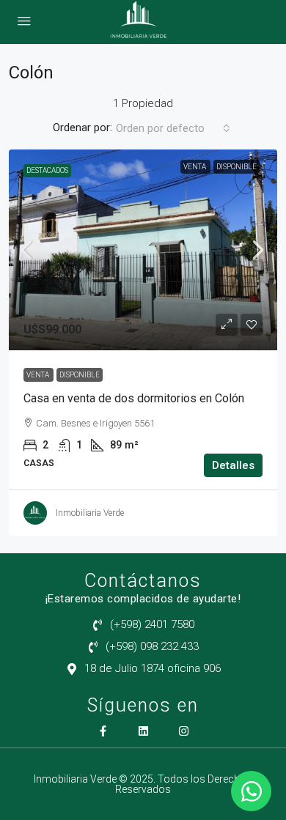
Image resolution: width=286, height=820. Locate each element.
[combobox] (173, 128)
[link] (143, 250)
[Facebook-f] (103, 730)
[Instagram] (183, 730)
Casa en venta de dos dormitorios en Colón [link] (133, 398)
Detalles (233, 465)
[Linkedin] (143, 730)
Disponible (236, 167)
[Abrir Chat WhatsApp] (251, 791)
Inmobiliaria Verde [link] (90, 513)
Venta (195, 167)
